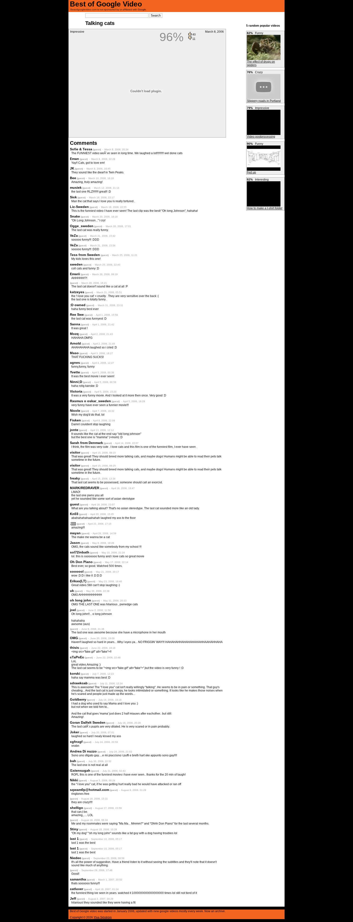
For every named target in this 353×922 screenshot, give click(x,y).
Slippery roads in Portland (264, 101)
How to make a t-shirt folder (264, 208)
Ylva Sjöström (103, 917)
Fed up (251, 172)
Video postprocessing (261, 136)
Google (142, 9)
